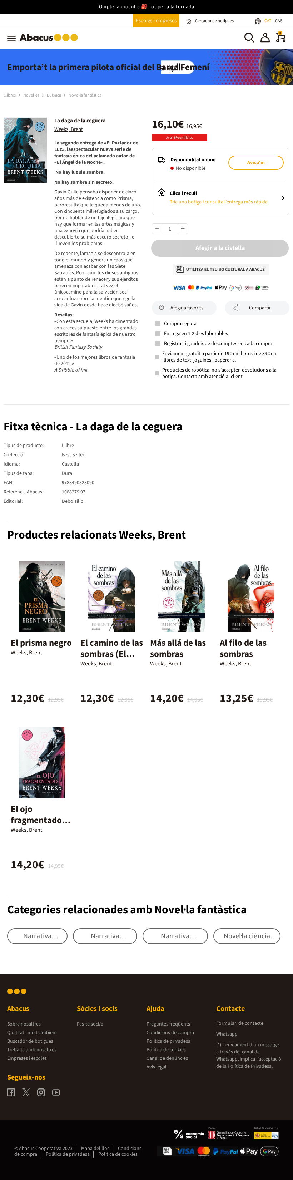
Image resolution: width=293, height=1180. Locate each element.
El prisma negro (41, 642)
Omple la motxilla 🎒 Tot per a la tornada (146, 6)
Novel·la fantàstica (85, 95)
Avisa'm (256, 162)
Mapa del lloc (95, 1148)
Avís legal (156, 1067)
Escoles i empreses (156, 20)
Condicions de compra (170, 1032)
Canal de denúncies (167, 1058)
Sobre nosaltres (24, 1024)
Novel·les (31, 95)
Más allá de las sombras (178, 648)
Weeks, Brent (68, 129)
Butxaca (54, 95)
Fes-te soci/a (90, 1024)
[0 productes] (281, 41)
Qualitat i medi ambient (32, 1032)
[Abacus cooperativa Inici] (50, 42)
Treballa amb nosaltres (31, 1049)
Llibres (10, 95)
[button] (265, 39)
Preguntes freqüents (168, 1024)
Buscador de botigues (30, 1041)
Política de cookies (166, 1049)
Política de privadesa (168, 1041)
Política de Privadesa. (250, 1066)
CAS (278, 21)
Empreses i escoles (27, 1058)
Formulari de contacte (239, 1023)
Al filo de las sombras (243, 648)
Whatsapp (227, 1034)
